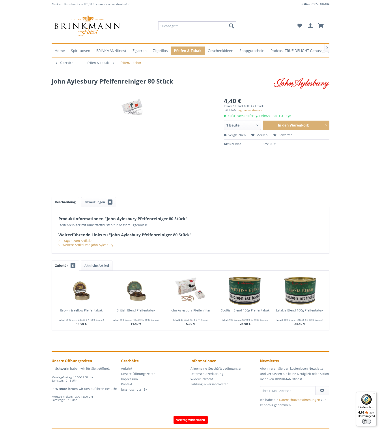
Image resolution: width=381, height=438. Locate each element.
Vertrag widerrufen (190, 420)
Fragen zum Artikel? (77, 241)
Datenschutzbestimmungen (299, 400)
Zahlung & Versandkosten (209, 384)
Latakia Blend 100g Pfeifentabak (299, 310)
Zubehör (64, 265)
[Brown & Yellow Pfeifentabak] (81, 290)
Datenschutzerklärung (206, 374)
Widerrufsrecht (201, 379)
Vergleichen (237, 135)
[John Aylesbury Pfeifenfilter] (190, 290)
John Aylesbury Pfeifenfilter (190, 310)
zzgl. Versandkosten (249, 110)
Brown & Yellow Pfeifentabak (81, 310)
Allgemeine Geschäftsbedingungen (216, 368)
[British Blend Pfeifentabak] (136, 290)
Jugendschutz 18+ (134, 389)
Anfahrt (126, 368)
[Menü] (374, 394)
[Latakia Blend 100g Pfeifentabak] (300, 290)
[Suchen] (231, 25)
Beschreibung (65, 202)
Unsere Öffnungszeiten (138, 374)
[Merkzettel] (299, 25)
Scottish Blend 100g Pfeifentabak (245, 310)
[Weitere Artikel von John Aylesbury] (301, 85)
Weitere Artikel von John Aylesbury (87, 245)
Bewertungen (98, 202)
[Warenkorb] (322, 25)
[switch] (366, 421)
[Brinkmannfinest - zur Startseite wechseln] (87, 26)
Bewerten (285, 135)
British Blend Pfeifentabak (136, 310)
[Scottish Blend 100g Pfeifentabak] (245, 290)
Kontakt (126, 384)
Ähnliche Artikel (96, 265)
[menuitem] (197, 25)
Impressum (129, 379)
